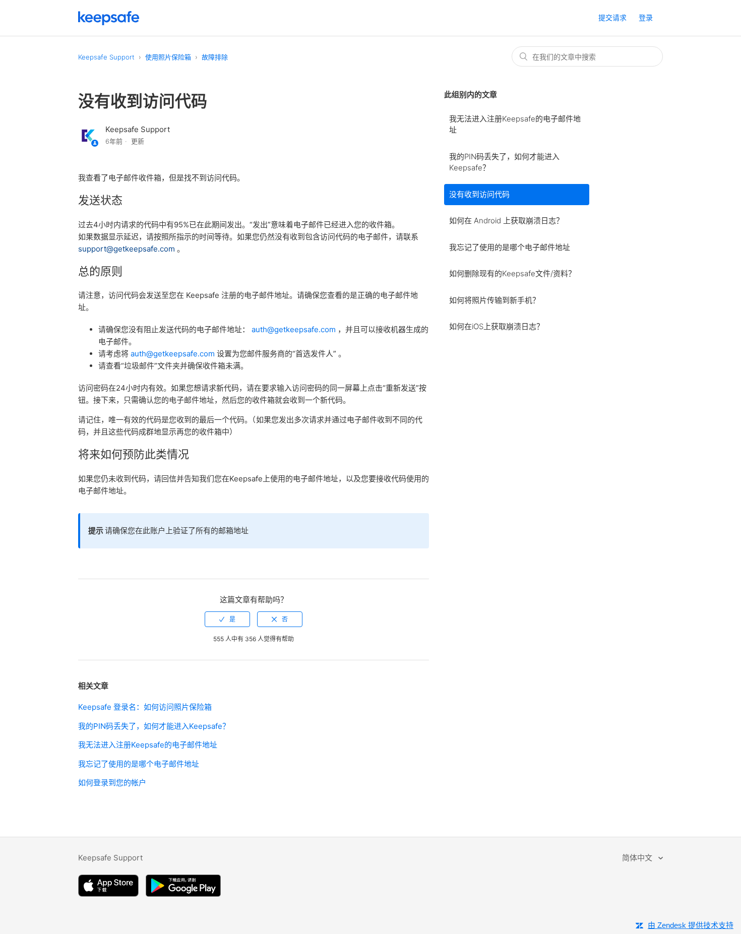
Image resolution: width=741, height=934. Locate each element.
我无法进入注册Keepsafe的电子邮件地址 (515, 124)
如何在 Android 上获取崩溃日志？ (506, 220)
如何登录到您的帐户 (112, 782)
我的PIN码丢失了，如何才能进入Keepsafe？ (504, 162)
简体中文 (638, 857)
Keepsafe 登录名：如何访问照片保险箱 (145, 707)
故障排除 (215, 57)
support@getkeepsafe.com (127, 249)
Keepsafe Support (106, 57)
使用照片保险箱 (168, 57)
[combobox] (587, 56)
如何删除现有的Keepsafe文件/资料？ (512, 273)
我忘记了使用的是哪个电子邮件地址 (509, 247)
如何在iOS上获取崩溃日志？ (496, 326)
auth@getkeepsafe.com (295, 329)
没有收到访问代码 (479, 194)
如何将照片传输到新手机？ (494, 300)
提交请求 (612, 17)
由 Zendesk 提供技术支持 (690, 925)
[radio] (227, 619)
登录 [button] (646, 17)
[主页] (109, 22)
